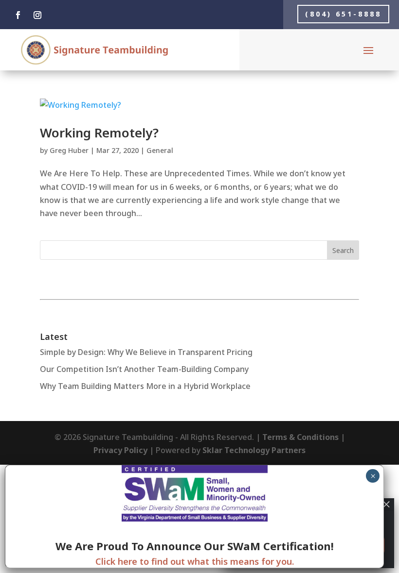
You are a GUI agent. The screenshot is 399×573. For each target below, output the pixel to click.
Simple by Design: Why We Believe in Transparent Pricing (146, 352)
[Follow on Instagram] (37, 15)
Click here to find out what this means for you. (194, 561)
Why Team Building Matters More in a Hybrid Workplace (145, 386)
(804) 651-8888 (343, 13)
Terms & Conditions (300, 437)
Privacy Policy (120, 450)
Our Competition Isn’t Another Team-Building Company (144, 369)
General (159, 150)
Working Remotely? (99, 132)
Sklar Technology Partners (254, 450)
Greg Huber (69, 150)
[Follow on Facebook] (18, 15)
